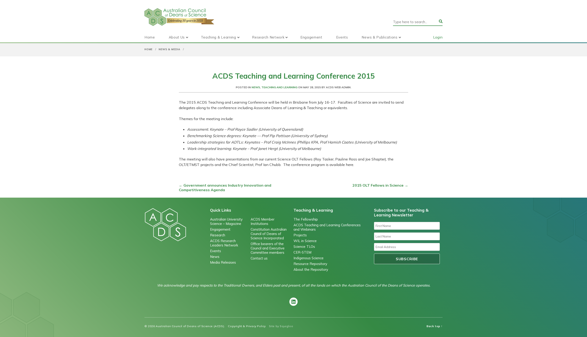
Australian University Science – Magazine (226, 221)
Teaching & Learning (218, 37)
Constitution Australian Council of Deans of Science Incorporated (269, 233)
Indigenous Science (309, 258)
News (256, 87)
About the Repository (311, 269)
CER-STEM (302, 252)
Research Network (268, 37)
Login (438, 37)
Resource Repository (310, 264)
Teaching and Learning (279, 87)
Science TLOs (304, 246)
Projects (300, 235)
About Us (177, 37)
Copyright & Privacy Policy (247, 326)
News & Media (169, 49)
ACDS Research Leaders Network (224, 243)
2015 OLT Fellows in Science (380, 185)
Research (217, 235)
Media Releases (223, 262)
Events (342, 37)
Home (149, 37)
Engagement (311, 37)
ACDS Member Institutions (262, 221)
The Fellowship (306, 219)
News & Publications (379, 37)
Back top (434, 326)
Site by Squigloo (281, 326)
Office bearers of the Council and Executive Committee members (268, 248)
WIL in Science (305, 241)
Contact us (259, 258)
